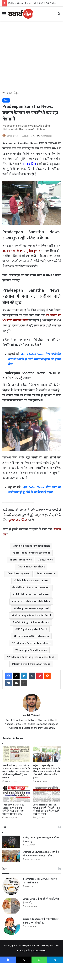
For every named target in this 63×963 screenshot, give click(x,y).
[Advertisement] (31, 57)
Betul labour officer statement (32, 553)
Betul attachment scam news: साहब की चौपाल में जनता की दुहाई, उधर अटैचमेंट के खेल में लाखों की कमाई (46, 809)
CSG (57, 945)
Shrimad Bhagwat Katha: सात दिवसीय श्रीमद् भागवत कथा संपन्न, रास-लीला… (41, 854)
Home (8, 93)
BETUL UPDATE (46, 573)
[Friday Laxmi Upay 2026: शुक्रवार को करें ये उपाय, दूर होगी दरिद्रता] (11, 842)
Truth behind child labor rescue (32, 664)
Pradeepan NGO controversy (32, 636)
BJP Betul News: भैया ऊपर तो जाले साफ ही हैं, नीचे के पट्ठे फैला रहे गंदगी (34, 490)
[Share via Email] (16, 683)
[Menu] (4, 15)
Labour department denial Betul (32, 615)
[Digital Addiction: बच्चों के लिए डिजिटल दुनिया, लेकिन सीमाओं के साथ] (11, 926)
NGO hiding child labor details (32, 622)
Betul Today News (19, 573)
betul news (46, 560)
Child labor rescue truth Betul (32, 594)
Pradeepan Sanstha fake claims (32, 643)
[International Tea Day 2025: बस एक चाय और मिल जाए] (11, 886)
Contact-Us (39, 950)
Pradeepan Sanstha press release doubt (32, 657)
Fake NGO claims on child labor (32, 601)
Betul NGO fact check (32, 567)
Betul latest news (21, 560)
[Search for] (59, 15)
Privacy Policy (24, 950)
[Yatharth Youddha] (20, 14)
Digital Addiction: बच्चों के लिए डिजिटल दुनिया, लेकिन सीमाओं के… (41, 921)
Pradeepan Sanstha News (32, 650)
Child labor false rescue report (32, 587)
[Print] (24, 683)
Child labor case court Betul (32, 580)
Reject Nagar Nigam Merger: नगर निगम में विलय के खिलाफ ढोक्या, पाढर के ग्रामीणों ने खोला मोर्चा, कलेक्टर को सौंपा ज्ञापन (47, 771)
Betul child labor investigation (32, 546)
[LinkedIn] (24, 676)
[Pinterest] (39, 676)
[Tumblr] (32, 676)
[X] (16, 676)
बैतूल (16, 93)
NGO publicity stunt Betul (32, 629)
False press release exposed (32, 608)
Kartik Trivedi (12, 135)
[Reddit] (47, 676)
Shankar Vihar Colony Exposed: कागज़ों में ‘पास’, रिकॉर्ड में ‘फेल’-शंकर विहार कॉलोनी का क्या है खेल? (13, 809)
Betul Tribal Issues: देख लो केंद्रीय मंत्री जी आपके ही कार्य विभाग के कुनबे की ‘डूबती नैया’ (34, 359)
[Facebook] (8, 676)
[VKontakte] (8, 683)
